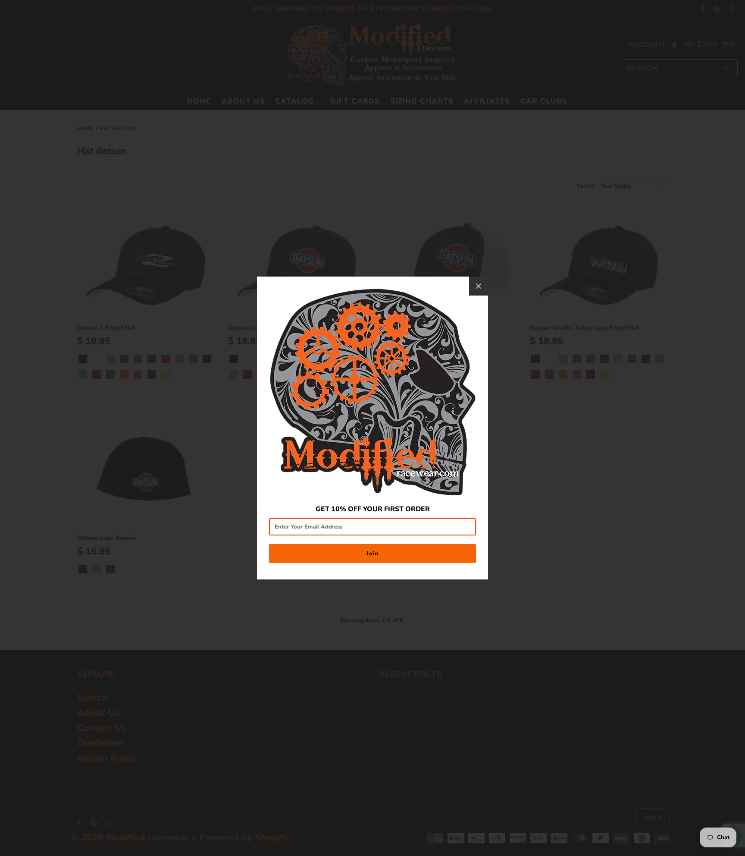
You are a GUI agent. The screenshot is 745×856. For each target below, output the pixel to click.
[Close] (478, 286)
